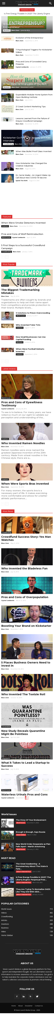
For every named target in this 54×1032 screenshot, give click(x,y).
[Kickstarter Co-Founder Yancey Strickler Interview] (27, 138)
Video (3, 931)
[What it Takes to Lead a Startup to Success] (27, 751)
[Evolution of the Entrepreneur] (7, 39)
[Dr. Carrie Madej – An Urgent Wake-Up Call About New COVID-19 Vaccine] (7, 178)
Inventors (5, 226)
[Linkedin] (23, 996)
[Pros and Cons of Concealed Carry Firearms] (7, 64)
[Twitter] (37, 996)
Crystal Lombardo (22, 67)
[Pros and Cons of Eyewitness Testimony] (27, 386)
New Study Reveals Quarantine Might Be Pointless (23, 732)
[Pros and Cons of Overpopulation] (27, 585)
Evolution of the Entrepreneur (29, 38)
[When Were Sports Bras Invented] (27, 471)
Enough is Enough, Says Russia (30, 832)
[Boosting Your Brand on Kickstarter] (27, 614)
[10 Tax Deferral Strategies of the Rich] (27, 81)
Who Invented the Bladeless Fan (24, 568)
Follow (48, 200)
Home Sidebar (21, 835)
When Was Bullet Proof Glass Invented (33, 151)
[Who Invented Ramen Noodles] (27, 431)
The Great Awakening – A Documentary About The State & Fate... (32, 866)
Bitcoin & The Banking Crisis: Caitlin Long (27, 14)
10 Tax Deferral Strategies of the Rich (25, 84)
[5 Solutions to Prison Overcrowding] (7, 316)
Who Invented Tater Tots (28, 325)
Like (49, 192)
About (20, 1006)
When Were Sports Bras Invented (25, 483)
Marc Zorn (15, 30)
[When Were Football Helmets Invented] (7, 350)
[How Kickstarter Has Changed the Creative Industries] (7, 166)
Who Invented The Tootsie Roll (23, 694)
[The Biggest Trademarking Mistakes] (27, 278)
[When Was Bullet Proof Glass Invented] (7, 152)
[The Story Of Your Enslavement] (7, 823)
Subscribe (47, 208)
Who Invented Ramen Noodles (23, 443)
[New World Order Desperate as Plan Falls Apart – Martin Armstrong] (7, 847)
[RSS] (30, 996)
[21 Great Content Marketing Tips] (7, 109)
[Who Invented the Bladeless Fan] (27, 556)
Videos (4, 913)
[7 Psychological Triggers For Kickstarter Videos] (7, 50)
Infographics (6, 758)
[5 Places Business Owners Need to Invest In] (27, 646)
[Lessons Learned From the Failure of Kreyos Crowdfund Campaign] (7, 119)
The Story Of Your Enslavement (31, 820)
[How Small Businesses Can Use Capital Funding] (7, 338)
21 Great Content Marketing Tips (31, 106)
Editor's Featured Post (24, 871)
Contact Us (39, 1006)
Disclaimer (29, 1006)
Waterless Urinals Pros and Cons (24, 794)
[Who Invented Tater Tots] (7, 326)
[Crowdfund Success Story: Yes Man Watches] (27, 525)
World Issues (6, 237)
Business (7, 30)
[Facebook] (16, 996)
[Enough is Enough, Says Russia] (7, 835)
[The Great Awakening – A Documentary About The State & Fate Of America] (7, 867)
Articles (4, 621)
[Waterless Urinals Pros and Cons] (27, 782)
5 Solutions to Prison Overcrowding (33, 313)
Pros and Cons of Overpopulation (24, 597)
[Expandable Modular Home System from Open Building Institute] (7, 97)
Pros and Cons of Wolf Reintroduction (22, 234)
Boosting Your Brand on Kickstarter (26, 625)
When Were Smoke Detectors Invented (23, 223)
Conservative (6, 726)
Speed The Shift (22, 180)
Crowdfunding (8, 144)
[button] (50, 3)
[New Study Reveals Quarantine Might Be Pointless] (27, 715)
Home (13, 1006)
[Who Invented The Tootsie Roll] (27, 682)
